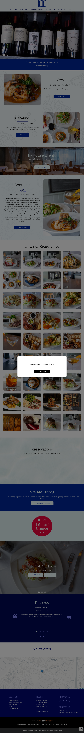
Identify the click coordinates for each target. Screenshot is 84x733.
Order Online (42, 371)
